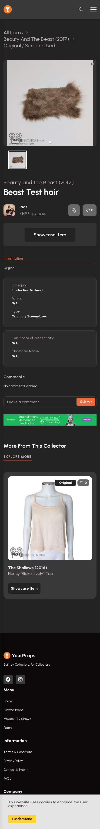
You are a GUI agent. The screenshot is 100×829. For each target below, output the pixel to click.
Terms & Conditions (17, 752)
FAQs (7, 779)
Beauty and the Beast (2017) (38, 182)
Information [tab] (13, 258)
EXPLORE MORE (17, 457)
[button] (50, 142)
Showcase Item (50, 234)
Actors (8, 728)
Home (7, 701)
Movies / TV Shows (17, 719)
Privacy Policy (13, 761)
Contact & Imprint (16, 770)
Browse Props (13, 710)
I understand (22, 819)
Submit (86, 402)
